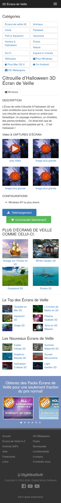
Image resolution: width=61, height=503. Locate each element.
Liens (5, 461)
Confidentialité (41, 451)
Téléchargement (21, 212)
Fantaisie (38, 30)
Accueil (6, 436)
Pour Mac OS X (16, 64)
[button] (21, 422)
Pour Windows (43, 58)
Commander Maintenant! (30, 220)
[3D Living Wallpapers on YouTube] (37, 487)
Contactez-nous (41, 461)
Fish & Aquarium (14, 36)
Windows (12, 92)
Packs (36, 441)
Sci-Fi (8, 53)
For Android (42, 64)
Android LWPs (10, 446)
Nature (37, 47)
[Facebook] (24, 487)
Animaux (38, 24)
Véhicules (10, 58)
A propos (38, 456)
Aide (5, 451)
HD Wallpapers (16, 70)
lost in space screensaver (30, 496)
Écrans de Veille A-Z (13, 441)
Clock (8, 30)
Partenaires (8, 456)
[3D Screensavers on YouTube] (30, 487)
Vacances (38, 36)
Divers (36, 41)
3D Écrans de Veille (14, 4)
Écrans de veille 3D (16, 24)
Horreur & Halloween (11, 43)
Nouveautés (39, 446)
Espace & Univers (43, 53)
